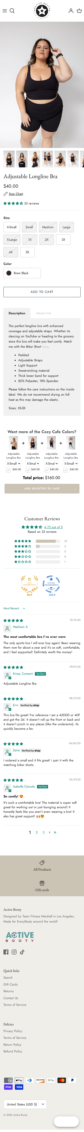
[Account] (70, 11)
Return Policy (12, 1044)
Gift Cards (10, 984)
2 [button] (37, 832)
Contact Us (10, 998)
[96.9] (29, 584)
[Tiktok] (22, 952)
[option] (42, 85)
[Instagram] (14, 952)
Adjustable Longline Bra (13, 456)
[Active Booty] (42, 10)
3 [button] (43, 832)
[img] (13, 620)
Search (8, 977)
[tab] (16, 313)
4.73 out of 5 (53, 527)
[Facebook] (5, 952)
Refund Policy (12, 1051)
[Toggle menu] (4, 11)
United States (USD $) (22, 1104)
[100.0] (51, 584)
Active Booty (20, 1115)
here (45, 346)
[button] (13, 203)
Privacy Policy (12, 1031)
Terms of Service (14, 1004)
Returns (8, 991)
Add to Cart (42, 291)
